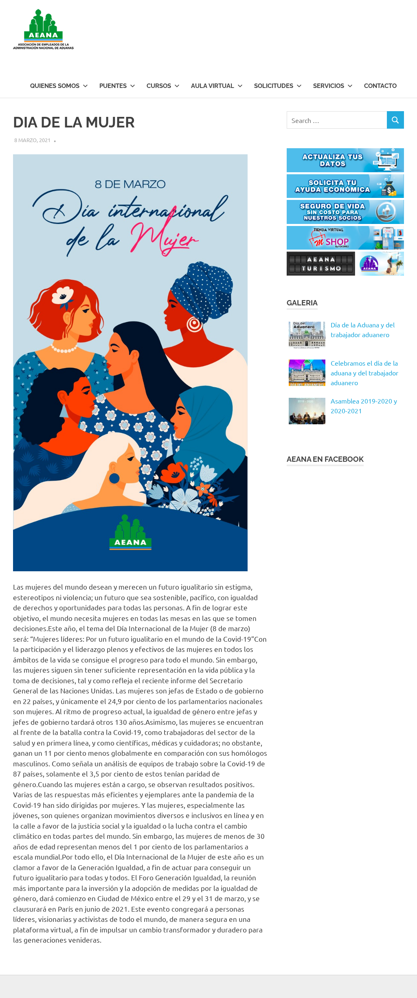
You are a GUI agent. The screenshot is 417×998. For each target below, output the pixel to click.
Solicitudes (273, 86)
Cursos (159, 86)
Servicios (328, 86)
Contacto (380, 86)
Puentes (113, 86)
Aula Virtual (212, 86)
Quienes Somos (54, 86)
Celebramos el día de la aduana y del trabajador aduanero (364, 372)
